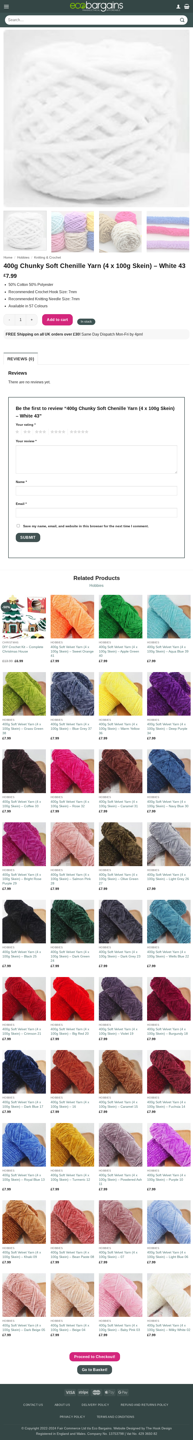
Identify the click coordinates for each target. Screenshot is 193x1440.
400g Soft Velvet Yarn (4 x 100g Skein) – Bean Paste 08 (72, 1254)
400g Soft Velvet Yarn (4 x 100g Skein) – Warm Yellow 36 (119, 728)
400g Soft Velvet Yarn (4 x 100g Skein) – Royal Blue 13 (23, 1177)
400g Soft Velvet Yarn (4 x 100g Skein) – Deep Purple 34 (167, 728)
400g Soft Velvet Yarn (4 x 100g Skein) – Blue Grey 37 (71, 726)
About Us (62, 1405)
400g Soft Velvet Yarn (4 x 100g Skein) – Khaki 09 (21, 1254)
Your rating (26, 424)
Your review (26, 441)
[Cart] (186, 6)
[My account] (178, 6)
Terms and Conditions (115, 1417)
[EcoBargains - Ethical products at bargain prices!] (96, 6)
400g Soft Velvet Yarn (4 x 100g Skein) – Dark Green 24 (70, 956)
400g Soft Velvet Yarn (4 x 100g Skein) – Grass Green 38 (22, 728)
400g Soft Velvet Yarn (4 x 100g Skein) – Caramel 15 (118, 1104)
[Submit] (182, 20)
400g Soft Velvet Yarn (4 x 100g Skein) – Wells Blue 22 (168, 954)
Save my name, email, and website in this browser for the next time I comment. (86, 526)
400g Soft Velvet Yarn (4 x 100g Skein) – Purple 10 (166, 1177)
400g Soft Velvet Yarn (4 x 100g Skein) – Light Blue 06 (167, 1254)
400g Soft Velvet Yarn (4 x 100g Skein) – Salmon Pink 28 (71, 879)
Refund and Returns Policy (145, 1405)
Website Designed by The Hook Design (142, 1428)
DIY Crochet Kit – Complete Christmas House (22, 649)
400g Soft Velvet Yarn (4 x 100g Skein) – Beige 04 (70, 1327)
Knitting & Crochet (47, 257)
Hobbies (23, 257)
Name (21, 482)
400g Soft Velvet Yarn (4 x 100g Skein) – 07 (118, 1254)
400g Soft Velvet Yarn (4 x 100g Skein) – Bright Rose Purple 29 (21, 879)
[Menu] (6, 6)
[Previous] (13, 118)
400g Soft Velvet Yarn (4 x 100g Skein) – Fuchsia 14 (166, 1104)
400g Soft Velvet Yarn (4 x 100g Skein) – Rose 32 (70, 804)
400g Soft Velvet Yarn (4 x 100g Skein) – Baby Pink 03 (119, 1327)
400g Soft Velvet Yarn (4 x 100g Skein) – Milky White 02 (168, 1327)
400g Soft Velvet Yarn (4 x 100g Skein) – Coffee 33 (21, 804)
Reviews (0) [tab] (20, 359)
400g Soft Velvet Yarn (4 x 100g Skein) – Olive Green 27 (118, 879)
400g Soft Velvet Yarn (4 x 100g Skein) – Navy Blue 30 (168, 804)
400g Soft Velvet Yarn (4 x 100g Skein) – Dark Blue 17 (22, 1104)
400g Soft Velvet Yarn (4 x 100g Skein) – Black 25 (21, 954)
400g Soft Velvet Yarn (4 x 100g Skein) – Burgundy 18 (167, 1031)
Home (8, 257)
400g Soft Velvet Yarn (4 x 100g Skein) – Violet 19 (118, 1031)
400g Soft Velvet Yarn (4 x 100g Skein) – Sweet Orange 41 (72, 651)
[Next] (180, 118)
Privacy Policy (72, 1417)
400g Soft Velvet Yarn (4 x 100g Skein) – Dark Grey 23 (120, 954)
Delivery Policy (95, 1405)
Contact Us (33, 1405)
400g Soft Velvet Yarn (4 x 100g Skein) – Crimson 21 (21, 1031)
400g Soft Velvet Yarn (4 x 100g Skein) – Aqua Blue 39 (168, 649)
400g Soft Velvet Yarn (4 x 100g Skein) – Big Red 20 (70, 1031)
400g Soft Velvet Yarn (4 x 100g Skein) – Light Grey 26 (168, 877)
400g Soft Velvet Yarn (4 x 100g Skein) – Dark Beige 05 (23, 1327)
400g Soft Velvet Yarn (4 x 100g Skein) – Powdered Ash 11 (120, 1179)
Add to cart (57, 320)
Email (21, 504)
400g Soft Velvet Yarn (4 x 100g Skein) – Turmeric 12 (70, 1177)
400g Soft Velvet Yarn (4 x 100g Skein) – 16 (70, 1104)
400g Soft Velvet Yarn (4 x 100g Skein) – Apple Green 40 (119, 651)
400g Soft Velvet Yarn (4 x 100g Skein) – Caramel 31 (118, 804)
